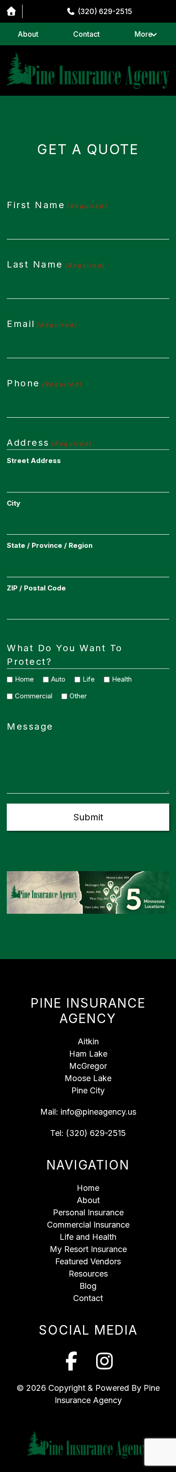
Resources (88, 1273)
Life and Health (88, 1237)
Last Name (56, 264)
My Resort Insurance (88, 1249)
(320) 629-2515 (96, 1133)
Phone (45, 383)
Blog (88, 1286)
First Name (57, 205)
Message (30, 726)
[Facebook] (71, 1361)
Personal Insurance (88, 1212)
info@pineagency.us (98, 1111)
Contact (86, 34)
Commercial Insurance (88, 1224)
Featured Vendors (88, 1261)
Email (42, 323)
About (28, 34)
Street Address (34, 460)
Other (74, 696)
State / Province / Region (50, 545)
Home (21, 679)
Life (85, 679)
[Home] (11, 11)
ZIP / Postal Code (36, 588)
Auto (55, 679)
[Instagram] (105, 1361)
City (13, 503)
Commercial (30, 696)
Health (118, 679)
